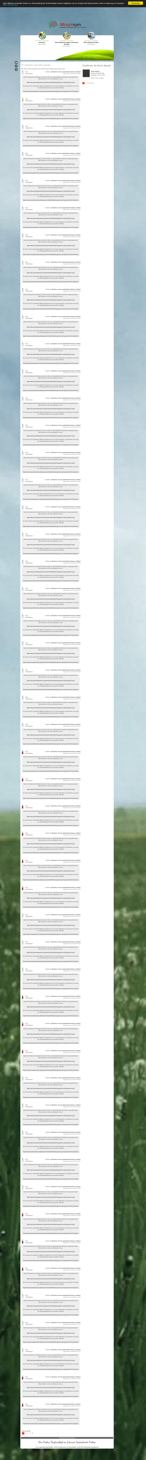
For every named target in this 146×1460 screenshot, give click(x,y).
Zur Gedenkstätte (89, 83)
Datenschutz (71, 1438)
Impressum (65, 1438)
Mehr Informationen (10, 5)
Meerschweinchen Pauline (91, 42)
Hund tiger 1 (42, 42)
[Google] (16, 66)
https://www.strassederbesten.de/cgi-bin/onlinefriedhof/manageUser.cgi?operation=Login (51, 82)
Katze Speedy (95, 71)
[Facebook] (16, 69)
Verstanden (135, 3)
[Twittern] (16, 62)
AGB (60, 1438)
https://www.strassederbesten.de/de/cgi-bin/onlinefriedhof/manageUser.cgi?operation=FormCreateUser (51, 91)
